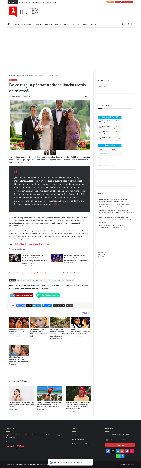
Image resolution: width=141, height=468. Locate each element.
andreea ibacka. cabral (23, 280)
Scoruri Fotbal (102, 257)
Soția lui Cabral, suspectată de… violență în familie (33, 244)
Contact (8, 442)
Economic (46, 24)
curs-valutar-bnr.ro (108, 165)
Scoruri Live (102, 252)
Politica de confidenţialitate (80, 444)
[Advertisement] (70, 44)
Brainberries (19, 336)
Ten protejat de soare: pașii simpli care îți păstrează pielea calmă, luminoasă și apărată (21, 404)
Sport (29, 24)
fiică (37, 280)
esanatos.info (60, 341)
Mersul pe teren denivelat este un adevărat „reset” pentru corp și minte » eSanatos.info (60, 333)
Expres (56, 24)
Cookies (74, 435)
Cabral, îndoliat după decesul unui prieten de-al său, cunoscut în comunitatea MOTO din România (44, 273)
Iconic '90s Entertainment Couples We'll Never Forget (80, 331)
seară (63, 280)
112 (22, 24)
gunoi (47, 280)
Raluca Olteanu (15, 96)
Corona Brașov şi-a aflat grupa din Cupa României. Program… (38, 2)
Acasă (12, 75)
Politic (37, 24)
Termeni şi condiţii (78, 439)
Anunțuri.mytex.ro (89, 24)
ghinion (42, 280)
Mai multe (75, 24)
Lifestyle (18, 75)
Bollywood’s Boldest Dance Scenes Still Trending (17, 331)
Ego (57, 204)
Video (110, 2)
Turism (65, 24)
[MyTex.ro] (26, 11)
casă (32, 280)
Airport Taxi (101, 255)
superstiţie (70, 280)
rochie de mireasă (55, 280)
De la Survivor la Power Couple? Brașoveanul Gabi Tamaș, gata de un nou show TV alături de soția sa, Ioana (76, 258)
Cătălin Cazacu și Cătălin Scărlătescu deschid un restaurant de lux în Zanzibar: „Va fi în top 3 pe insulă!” (49, 404)
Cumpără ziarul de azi (124, 2)
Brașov (14, 24)
